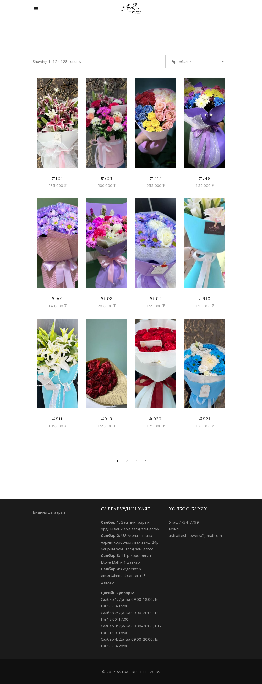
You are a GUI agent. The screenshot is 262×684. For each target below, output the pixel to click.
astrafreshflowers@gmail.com (195, 535)
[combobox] (197, 61)
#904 (155, 298)
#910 (205, 298)
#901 (57, 298)
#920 (155, 419)
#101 (57, 178)
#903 (106, 298)
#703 (106, 178)
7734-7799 (189, 522)
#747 (155, 178)
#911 (57, 419)
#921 (204, 419)
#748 (205, 178)
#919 (106, 419)
